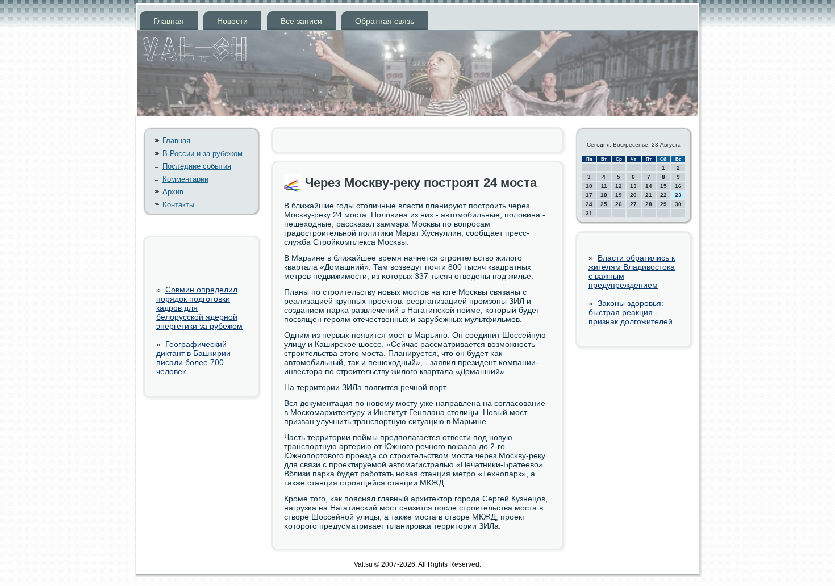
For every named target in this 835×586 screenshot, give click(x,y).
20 (633, 195)
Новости (232, 21)
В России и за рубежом (202, 153)
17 (589, 195)
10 (589, 186)
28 (648, 204)
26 (618, 204)
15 (663, 186)
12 (618, 186)
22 (663, 195)
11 (604, 186)
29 (663, 204)
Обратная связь (384, 21)
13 (633, 186)
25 (603, 204)
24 (589, 204)
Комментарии (185, 179)
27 (633, 204)
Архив (172, 191)
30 (678, 204)
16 (678, 186)
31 (589, 213)
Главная (168, 21)
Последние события (196, 166)
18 (603, 195)
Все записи (301, 21)
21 (648, 195)
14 (648, 186)
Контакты (178, 204)
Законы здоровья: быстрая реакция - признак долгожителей (630, 312)
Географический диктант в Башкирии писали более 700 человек (193, 358)
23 (678, 195)
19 (618, 195)
